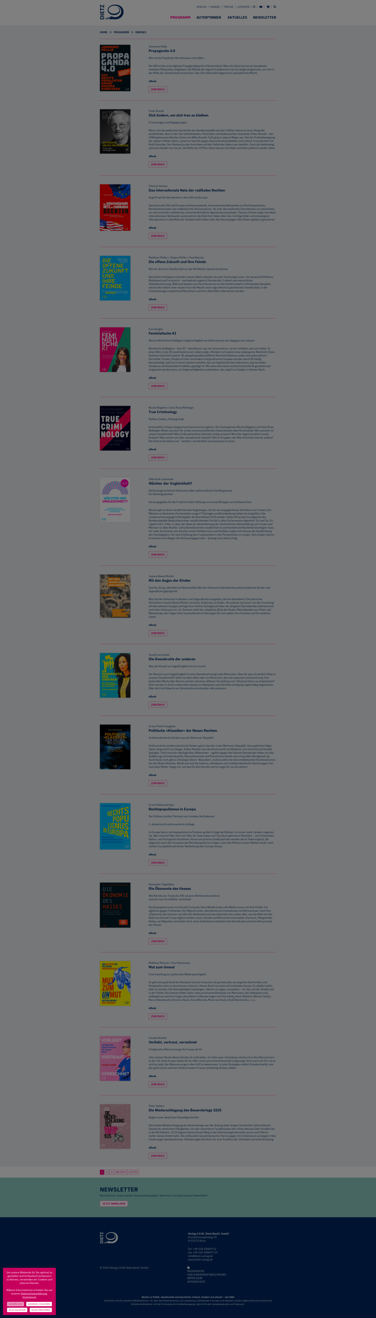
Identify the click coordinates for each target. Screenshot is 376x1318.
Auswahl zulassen (39, 1304)
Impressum (29, 1297)
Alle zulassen (17, 1309)
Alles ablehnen (40, 1309)
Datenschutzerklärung (34, 1293)
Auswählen (15, 1304)
